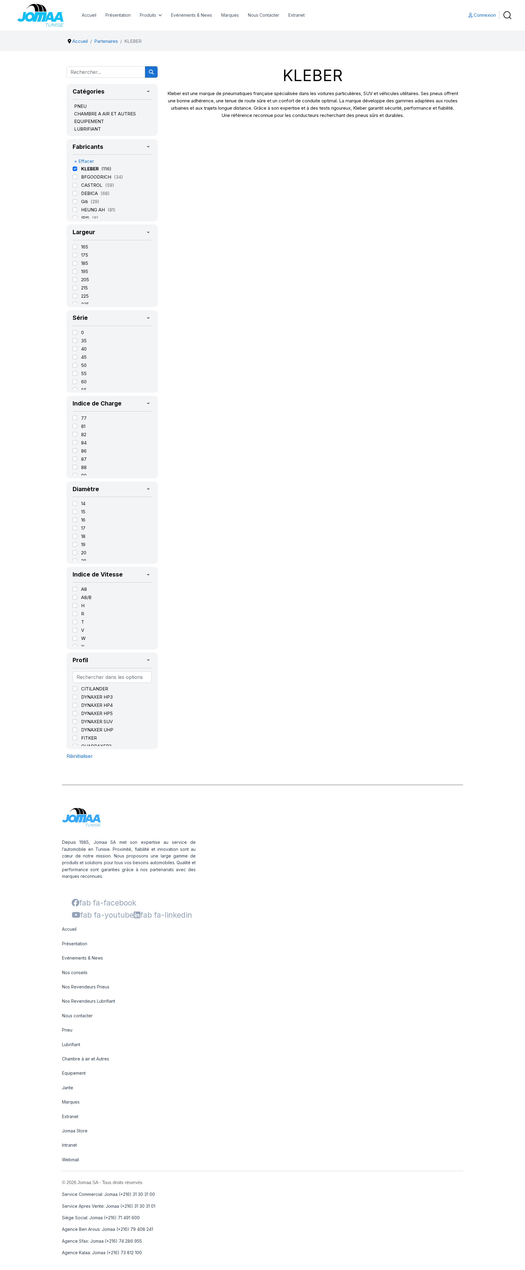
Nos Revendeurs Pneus (85, 986)
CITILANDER (94, 689)
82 (83, 434)
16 (83, 520)
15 (83, 512)
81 (83, 426)
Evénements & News (191, 15)
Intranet (69, 1145)
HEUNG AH (93, 210)
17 (83, 528)
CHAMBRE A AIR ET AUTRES (105, 114)
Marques (230, 15)
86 (84, 451)
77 (84, 418)
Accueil (89, 15)
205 (85, 279)
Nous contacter (77, 1015)
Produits (148, 15)
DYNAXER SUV (97, 721)
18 (83, 536)
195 (84, 271)
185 (84, 263)
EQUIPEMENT (89, 121)
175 (84, 255)
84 (84, 443)
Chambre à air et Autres (85, 1058)
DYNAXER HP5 (97, 713)
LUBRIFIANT (87, 129)
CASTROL (92, 185)
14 (83, 503)
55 (84, 373)
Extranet (296, 15)
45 (84, 357)
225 (85, 296)
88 (84, 467)
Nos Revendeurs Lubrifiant (88, 1001)
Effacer (84, 161)
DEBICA (90, 193)
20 (83, 553)
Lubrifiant (71, 1044)
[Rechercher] (151, 72)
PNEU (80, 106)
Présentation (118, 15)
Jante (67, 1087)
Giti (85, 201)
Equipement (74, 1073)
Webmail (70, 1159)
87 (84, 459)
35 (84, 341)
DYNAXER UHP (97, 730)
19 (83, 544)
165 (84, 247)
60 (84, 382)
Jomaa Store (75, 1130)
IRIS (86, 218)
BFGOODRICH (96, 177)
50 (84, 365)
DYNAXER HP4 (97, 705)
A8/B (86, 597)
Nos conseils (75, 972)
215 (84, 288)
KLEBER (90, 169)
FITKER (89, 738)
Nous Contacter (263, 15)
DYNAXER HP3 (97, 697)
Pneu (67, 1029)
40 (84, 349)
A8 (84, 589)
